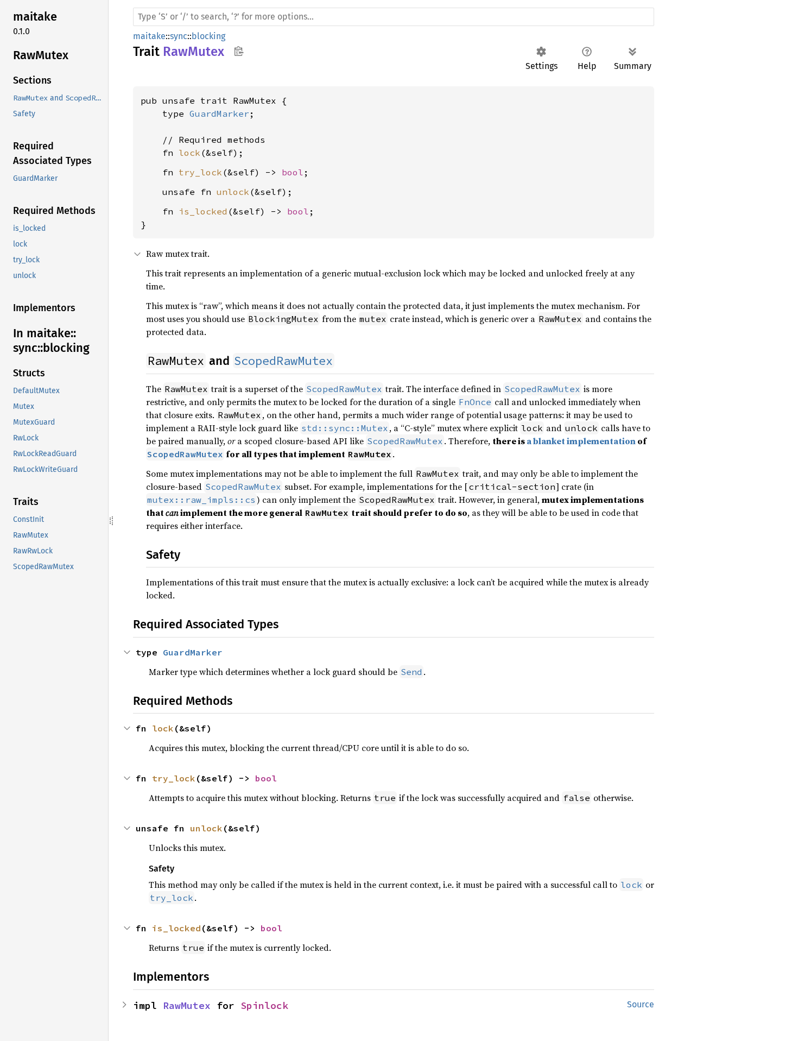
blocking (208, 36)
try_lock (200, 172)
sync (178, 36)
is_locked (203, 211)
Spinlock (264, 1005)
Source (640, 1004)
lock (189, 152)
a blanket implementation (581, 441)
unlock (233, 191)
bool (292, 172)
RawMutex (187, 1005)
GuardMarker (219, 113)
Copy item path (239, 51)
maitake (149, 36)
